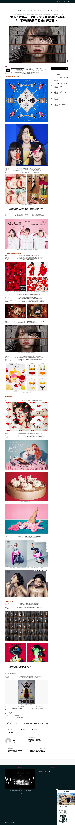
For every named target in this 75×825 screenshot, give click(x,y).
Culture (25, 14)
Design (28, 14)
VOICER (17, 715)
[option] (20, 776)
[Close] (57, 789)
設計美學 (46, 723)
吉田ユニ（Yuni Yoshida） (17, 68)
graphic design (8, 723)
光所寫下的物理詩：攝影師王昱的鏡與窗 (20, 782)
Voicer (38, 23)
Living (62, 810)
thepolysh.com (11, 814)
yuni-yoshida (23, 723)
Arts (13, 14)
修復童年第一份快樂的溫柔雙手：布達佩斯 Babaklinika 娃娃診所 (37, 750)
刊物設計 (28, 723)
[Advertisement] (20, 800)
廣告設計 (40, 723)
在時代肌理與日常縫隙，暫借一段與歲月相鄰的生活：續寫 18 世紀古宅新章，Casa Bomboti (61, 85)
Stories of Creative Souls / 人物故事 (50, 14)
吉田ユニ (32, 723)
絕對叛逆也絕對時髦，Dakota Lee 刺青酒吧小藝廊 (15, 750)
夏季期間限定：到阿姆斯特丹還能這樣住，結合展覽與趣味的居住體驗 (63, 819)
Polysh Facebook (12, 717)
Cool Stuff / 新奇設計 (19, 14)
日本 (43, 723)
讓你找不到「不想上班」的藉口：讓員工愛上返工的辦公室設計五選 (34, 740)
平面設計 (36, 723)
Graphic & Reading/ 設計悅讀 (36, 14)
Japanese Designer (16, 723)
